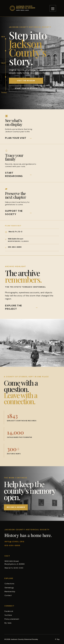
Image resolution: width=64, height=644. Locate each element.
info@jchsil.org (14, 541)
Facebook (8, 611)
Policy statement (11, 619)
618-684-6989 (12, 545)
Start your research (26, 88)
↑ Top (57, 639)
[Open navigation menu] (53, 8)
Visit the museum (26, 81)
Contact (8, 595)
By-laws (7, 623)
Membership (9, 591)
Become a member (16, 507)
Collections (9, 583)
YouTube (8, 615)
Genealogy (9, 587)
